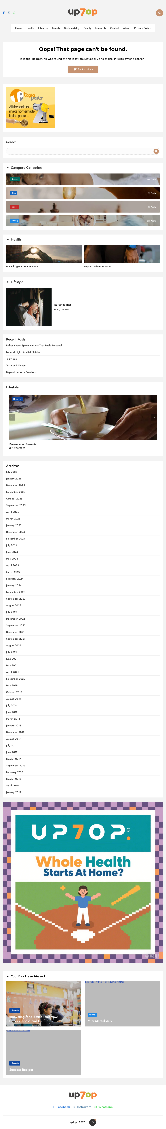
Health (30, 28)
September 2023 (15, 598)
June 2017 (12, 752)
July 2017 (11, 745)
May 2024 (12, 558)
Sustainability (72, 28)
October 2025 (14, 498)
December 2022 (15, 618)
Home (18, 28)
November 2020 (15, 679)
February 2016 (14, 772)
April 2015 (12, 785)
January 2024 (14, 585)
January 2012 (13, 792)
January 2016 (13, 779)
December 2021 (15, 632)
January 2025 (14, 525)
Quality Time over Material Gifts (28, 444)
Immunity (100, 28)
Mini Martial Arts (100, 1021)
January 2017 (13, 759)
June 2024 (12, 552)
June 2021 (12, 659)
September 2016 (15, 765)
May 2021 (12, 665)
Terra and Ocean (16, 365)
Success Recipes (21, 1069)
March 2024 (13, 572)
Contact (114, 28)
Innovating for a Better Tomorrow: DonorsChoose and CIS (33, 1018)
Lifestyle (43, 28)
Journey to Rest (62, 305)
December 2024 (15, 532)
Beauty (56, 28)
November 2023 (15, 592)
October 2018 (14, 692)
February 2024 (15, 578)
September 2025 (15, 505)
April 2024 (12, 565)
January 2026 (14, 478)
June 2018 (12, 712)
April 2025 (12, 512)
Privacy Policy (142, 28)
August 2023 (13, 605)
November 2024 (15, 538)
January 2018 (13, 725)
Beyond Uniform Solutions (98, 266)
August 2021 (13, 645)
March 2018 (13, 719)
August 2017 (13, 739)
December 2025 (15, 485)
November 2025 (15, 492)
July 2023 (11, 612)
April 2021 (12, 672)
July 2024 (11, 545)
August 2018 (13, 699)
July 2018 (11, 705)
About (126, 28)
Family (87, 28)
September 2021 (15, 638)
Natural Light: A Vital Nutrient (22, 266)
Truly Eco (11, 359)
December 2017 (15, 732)
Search (11, 142)
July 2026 (11, 472)
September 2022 (15, 625)
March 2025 (13, 518)
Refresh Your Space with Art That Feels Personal (34, 345)
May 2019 (12, 685)
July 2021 (11, 652)
